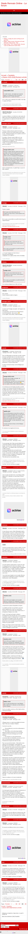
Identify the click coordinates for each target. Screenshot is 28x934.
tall (3, 588)
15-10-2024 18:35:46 (17, 557)
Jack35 (4, 348)
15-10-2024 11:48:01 (17, 404)
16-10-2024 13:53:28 (17, 693)
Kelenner (4, 525)
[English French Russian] (3, 927)
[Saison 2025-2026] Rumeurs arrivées (15, 77)
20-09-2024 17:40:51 (17, 108)
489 (25, 79)
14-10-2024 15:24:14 (17, 301)
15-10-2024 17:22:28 (17, 524)
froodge (4, 203)
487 (19, 79)
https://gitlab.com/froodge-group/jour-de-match (10, 226)
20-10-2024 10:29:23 (17, 713)
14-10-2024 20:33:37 (17, 348)
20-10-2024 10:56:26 (17, 819)
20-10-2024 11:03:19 (17, 862)
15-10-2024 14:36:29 (17, 467)
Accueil (3, 75)
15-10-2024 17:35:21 (17, 541)
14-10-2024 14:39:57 (17, 229)
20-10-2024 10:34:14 (17, 782)
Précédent (7, 79)
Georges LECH (6, 123)
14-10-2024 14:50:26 (17, 287)
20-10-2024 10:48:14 (17, 806)
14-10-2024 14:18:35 (17, 202)
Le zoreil (4, 82)
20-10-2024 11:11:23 (18, 879)
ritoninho (4, 436)
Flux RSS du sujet (23, 928)
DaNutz (4, 467)
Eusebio (4, 404)
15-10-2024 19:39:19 (17, 630)
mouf (3, 713)
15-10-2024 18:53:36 (17, 588)
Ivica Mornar (5, 806)
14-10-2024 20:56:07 (17, 369)
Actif (15, 13)
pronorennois (6, 783)
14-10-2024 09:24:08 (17, 123)
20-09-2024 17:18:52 (17, 82)
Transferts (11, 75)
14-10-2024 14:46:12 (17, 261)
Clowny (4, 108)
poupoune (5, 229)
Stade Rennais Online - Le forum (14, 4)
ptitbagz (4, 630)
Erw (3, 862)
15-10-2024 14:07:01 (17, 435)
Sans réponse (18, 13)
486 (16, 79)
